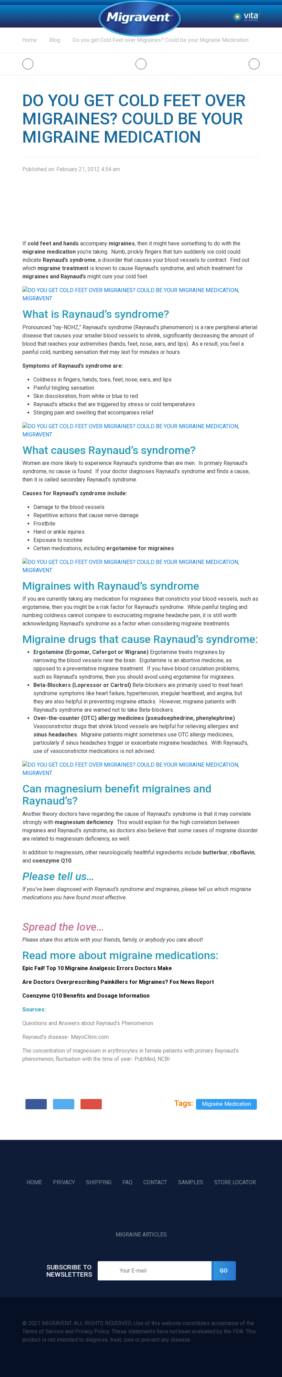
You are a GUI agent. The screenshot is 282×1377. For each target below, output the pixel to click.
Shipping (98, 1182)
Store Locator (235, 1182)
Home (139, 18)
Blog (54, 40)
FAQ (127, 1182)
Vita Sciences (246, 16)
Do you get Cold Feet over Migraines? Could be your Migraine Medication (161, 40)
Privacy (64, 1182)
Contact (155, 1182)
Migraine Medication (226, 1104)
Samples (190, 1182)
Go (224, 1270)
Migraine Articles (141, 1234)
